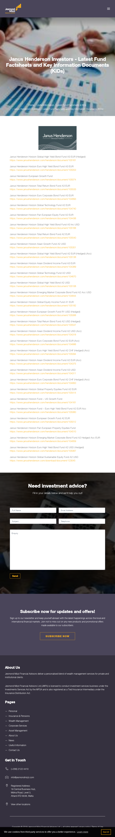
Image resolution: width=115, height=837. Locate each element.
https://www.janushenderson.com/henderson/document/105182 (43, 305)
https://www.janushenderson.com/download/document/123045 (42, 460)
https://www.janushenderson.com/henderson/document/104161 (43, 402)
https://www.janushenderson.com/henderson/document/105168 (43, 228)
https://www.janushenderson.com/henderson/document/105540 (43, 237)
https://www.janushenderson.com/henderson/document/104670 (43, 276)
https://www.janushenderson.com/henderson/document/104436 (43, 218)
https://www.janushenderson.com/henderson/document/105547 (43, 325)
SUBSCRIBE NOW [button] (57, 636)
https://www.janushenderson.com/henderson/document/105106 (43, 286)
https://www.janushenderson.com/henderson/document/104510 (43, 431)
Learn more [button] (82, 832)
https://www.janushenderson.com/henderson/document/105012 (43, 421)
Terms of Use (97, 826)
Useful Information (17, 745)
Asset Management (18, 730)
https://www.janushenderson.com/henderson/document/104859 (43, 441)
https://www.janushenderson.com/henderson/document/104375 (43, 363)
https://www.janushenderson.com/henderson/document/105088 (43, 315)
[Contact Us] (57, 804)
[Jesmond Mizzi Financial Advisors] (13, 9)
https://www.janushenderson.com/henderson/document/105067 (43, 450)
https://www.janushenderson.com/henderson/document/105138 (43, 257)
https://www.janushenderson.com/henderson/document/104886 (43, 344)
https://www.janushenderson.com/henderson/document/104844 (43, 295)
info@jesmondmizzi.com (22, 777)
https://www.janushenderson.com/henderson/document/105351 (43, 247)
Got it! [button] (106, 832)
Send (15, 575)
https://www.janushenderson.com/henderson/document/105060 (43, 412)
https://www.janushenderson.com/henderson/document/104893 (43, 199)
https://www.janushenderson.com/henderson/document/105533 (43, 189)
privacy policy (84, 826)
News (11, 740)
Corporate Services (18, 725)
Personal (13, 711)
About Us (13, 735)
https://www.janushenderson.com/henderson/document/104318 (43, 334)
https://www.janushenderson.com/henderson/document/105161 (43, 160)
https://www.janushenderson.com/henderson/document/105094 (43, 354)
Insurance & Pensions (19, 716)
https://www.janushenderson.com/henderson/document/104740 (43, 208)
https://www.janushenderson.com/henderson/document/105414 (43, 392)
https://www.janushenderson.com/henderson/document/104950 (43, 383)
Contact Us (14, 750)
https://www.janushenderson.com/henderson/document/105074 (43, 179)
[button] (108, 8)
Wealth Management (19, 721)
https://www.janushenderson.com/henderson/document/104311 (43, 373)
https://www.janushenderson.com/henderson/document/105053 (43, 169)
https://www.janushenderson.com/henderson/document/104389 (43, 266)
